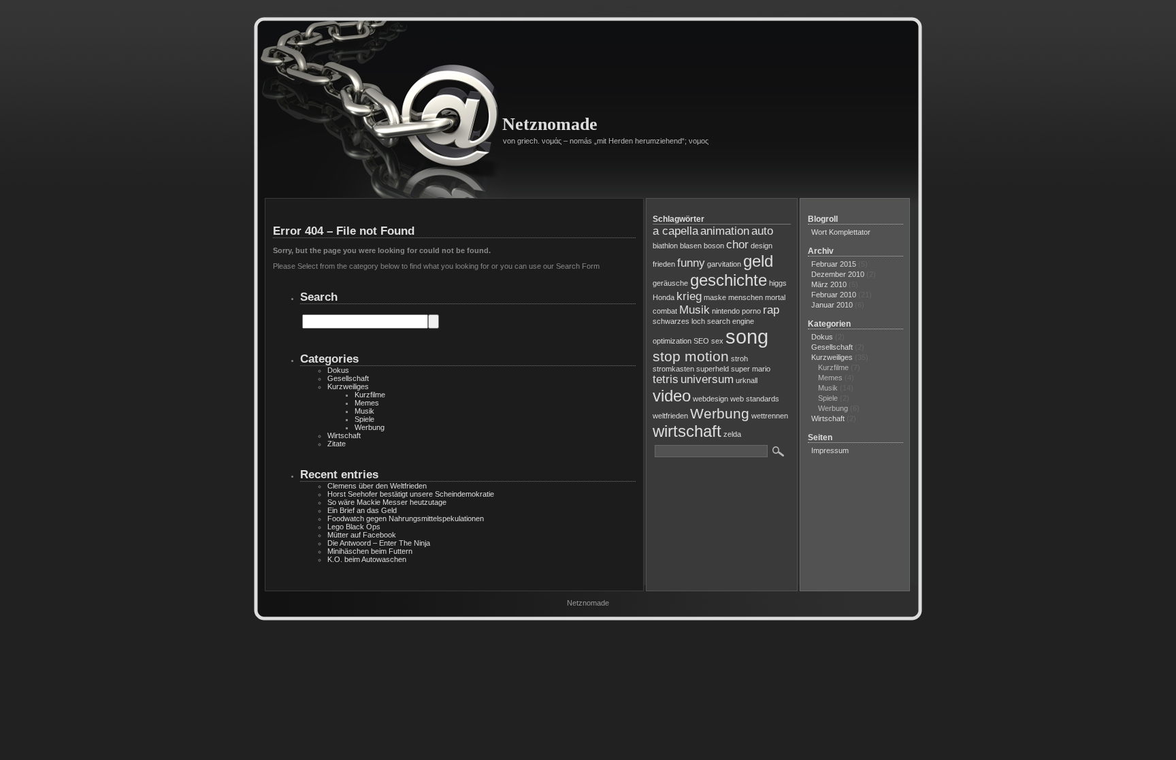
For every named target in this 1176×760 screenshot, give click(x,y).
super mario (750, 369)
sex (717, 341)
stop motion (691, 356)
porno (751, 311)
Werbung (370, 427)
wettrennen (769, 416)
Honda (663, 297)
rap (771, 309)
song (746, 336)
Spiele (364, 419)
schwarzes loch (679, 321)
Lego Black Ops (353, 527)
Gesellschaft (348, 378)
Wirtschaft (344, 435)
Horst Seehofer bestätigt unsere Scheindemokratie (410, 494)
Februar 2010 (833, 295)
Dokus (338, 370)
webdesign (710, 399)
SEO (701, 341)
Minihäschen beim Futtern (369, 551)
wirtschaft (687, 431)
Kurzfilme (370, 395)
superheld (712, 369)
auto (762, 231)
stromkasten (673, 369)
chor (737, 244)
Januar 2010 (832, 305)
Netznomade (550, 124)
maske (715, 297)
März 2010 (829, 284)
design (761, 246)
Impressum (830, 450)
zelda (732, 434)
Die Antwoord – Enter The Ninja (378, 543)
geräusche (670, 283)
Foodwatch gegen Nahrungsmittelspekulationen (405, 518)
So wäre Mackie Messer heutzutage (386, 502)
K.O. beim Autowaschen (366, 559)
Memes (367, 403)
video (672, 395)
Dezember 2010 (837, 274)
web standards (754, 399)
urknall (746, 380)
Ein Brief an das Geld (362, 510)
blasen (691, 246)
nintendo (726, 311)
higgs (778, 283)
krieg (689, 296)
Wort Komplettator (840, 232)
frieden (664, 264)
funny (691, 263)
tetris (666, 379)
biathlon (665, 246)
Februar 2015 (833, 264)
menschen (745, 297)
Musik (364, 411)
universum (707, 379)
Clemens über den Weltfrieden (377, 486)
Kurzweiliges (348, 386)
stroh (739, 358)
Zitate (336, 444)
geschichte (728, 280)
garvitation (724, 264)
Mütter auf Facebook (361, 535)
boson (714, 246)
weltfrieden (670, 416)
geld (758, 261)
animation (724, 231)
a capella (675, 231)
